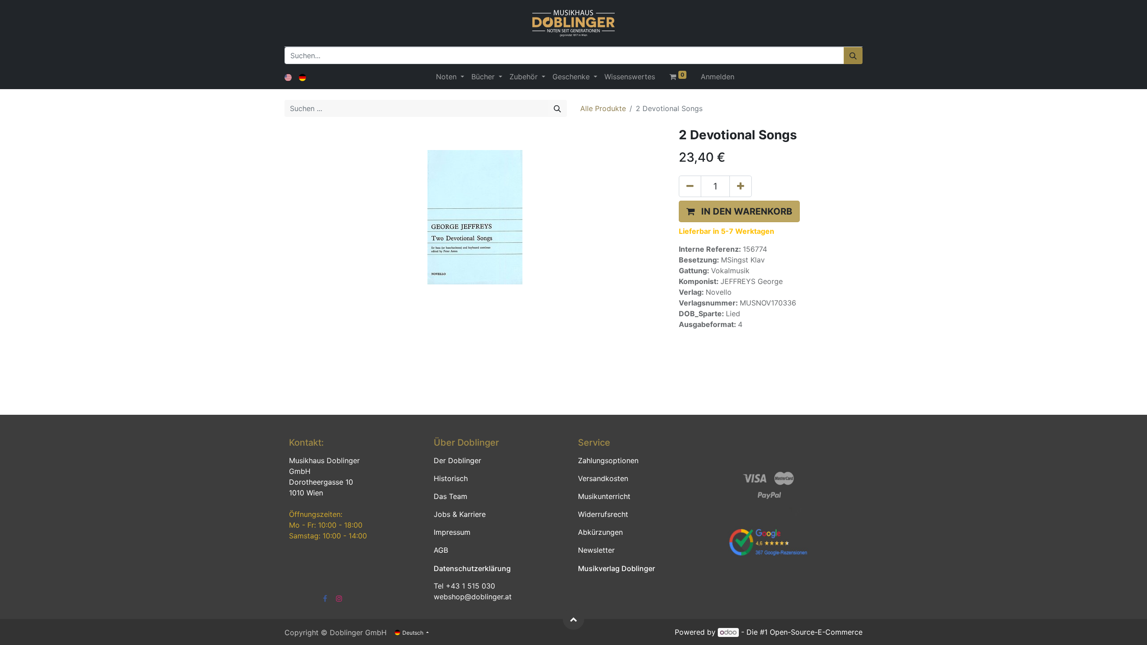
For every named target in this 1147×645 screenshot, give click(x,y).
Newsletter (596, 550)
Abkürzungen (600, 532)
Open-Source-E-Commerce (816, 632)
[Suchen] (853, 55)
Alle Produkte (603, 108)
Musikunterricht (604, 496)
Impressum (452, 532)
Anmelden (717, 76)
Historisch (451, 478)
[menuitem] (630, 77)
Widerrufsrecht (603, 514)
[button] (739, 211)
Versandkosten (603, 478)
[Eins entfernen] (690, 186)
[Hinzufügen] (740, 186)
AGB (441, 550)
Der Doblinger (457, 460)
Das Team (450, 496)
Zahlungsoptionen (608, 460)
